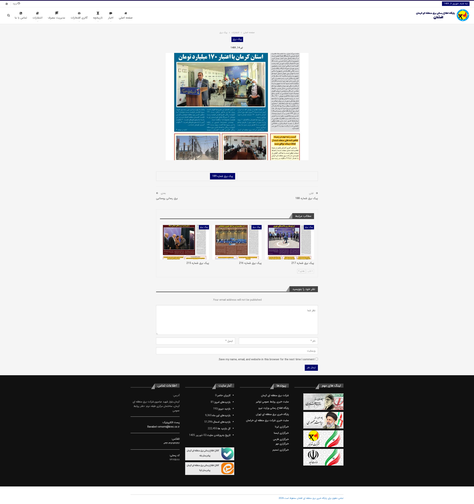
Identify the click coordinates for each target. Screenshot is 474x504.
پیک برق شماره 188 (306, 198)
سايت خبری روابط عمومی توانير (272, 402)
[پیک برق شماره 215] (184, 242)
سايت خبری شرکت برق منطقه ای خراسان (267, 420)
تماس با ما (21, 18)
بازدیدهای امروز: (222, 402)
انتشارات (37, 18)
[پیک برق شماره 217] (289, 242)
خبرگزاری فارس (281, 439)
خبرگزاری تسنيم (281, 450)
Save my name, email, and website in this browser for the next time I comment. (266, 359)
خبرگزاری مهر (282, 444)
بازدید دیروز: (224, 409)
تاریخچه (98, 18)
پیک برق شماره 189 (222, 176)
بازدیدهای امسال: (221, 422)
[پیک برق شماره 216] (236, 242)
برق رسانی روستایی (167, 198)
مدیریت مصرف (56, 18)
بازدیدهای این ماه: (221, 415)
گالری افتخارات (79, 18)
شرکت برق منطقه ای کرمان (275, 395)
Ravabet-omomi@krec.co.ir (163, 427)
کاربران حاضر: (224, 395)
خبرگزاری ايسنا (281, 433)
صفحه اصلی (126, 18)
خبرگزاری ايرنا (282, 427)
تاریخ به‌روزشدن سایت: (218, 435)
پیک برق (237, 39)
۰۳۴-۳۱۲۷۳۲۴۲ (171, 443)
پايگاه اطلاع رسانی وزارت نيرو (273, 408)
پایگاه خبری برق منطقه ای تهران (272, 414)
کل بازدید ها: (224, 428)
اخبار (110, 18)
